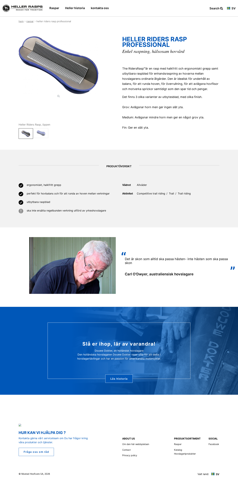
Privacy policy (129, 455)
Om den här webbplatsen (135, 444)
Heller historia (75, 8)
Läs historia (119, 378)
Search (215, 8)
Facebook (214, 444)
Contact (126, 449)
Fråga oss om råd (36, 451)
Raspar (54, 8)
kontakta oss (100, 8)
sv (233, 8)
